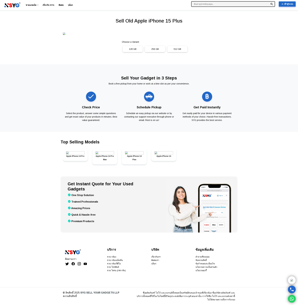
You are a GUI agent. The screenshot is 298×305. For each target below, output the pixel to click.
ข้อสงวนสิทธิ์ (201, 260)
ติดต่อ (61, 5)
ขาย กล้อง (111, 257)
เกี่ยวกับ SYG (48, 5)
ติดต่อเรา (155, 260)
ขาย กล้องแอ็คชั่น (115, 260)
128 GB (132, 49)
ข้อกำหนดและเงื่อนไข (205, 263)
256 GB (155, 49)
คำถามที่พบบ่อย (203, 257)
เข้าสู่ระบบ (288, 4)
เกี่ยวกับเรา (156, 257)
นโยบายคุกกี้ (201, 270)
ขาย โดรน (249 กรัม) (116, 270)
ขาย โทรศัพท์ (113, 267)
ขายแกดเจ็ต (31, 5)
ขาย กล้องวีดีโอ (114, 263)
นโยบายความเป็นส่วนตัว (206, 267)
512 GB (177, 49)
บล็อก (70, 5)
